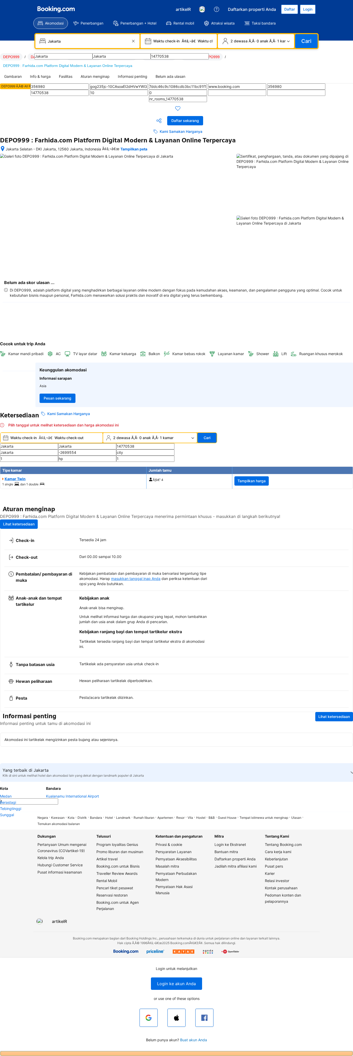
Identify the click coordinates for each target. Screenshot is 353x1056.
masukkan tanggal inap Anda (135, 578)
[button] (176, 983)
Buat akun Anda (193, 1040)
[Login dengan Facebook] (204, 1017)
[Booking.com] (56, 9)
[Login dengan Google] (148, 1017)
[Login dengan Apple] (176, 1017)
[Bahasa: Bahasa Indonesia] (202, 9)
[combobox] (88, 41)
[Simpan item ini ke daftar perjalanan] (178, 108)
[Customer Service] (216, 9)
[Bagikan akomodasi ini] (159, 120)
